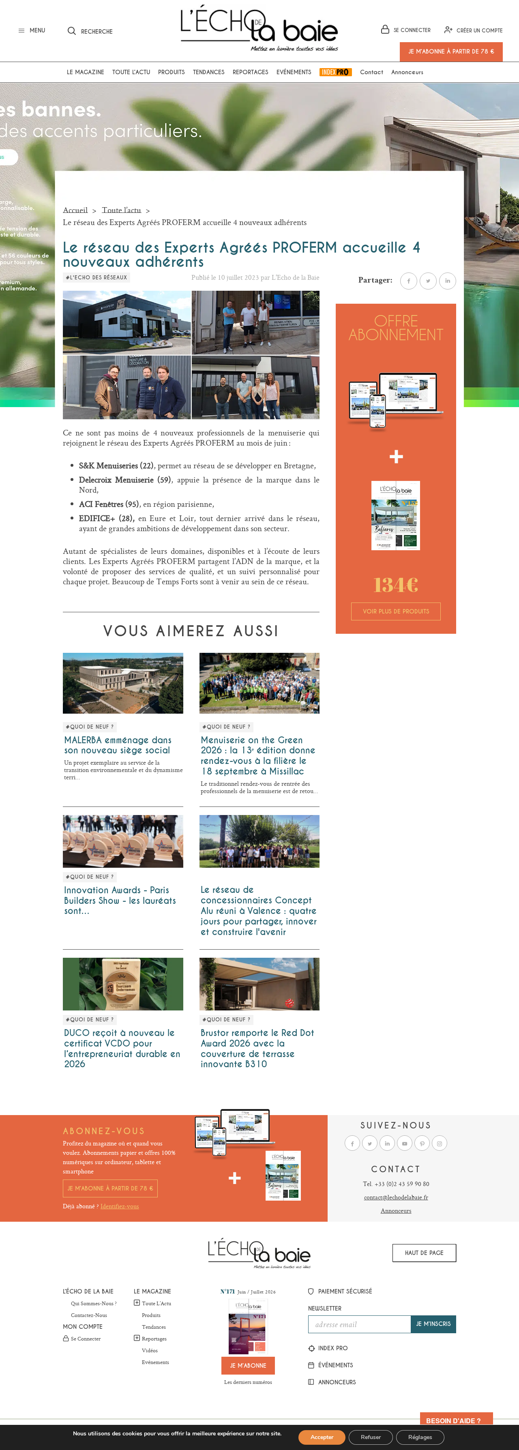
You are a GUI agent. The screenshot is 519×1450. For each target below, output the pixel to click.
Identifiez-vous (120, 1206)
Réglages (420, 1437)
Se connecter (86, 1339)
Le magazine (85, 72)
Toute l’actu (131, 72)
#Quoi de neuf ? (90, 727)
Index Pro (335, 72)
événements (334, 1365)
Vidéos (150, 1350)
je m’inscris (433, 1324)
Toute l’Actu (156, 1303)
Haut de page (424, 1253)
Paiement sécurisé (344, 1291)
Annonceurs (407, 72)
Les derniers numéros (248, 1382)
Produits (171, 72)
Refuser (371, 1437)
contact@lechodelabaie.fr (396, 1197)
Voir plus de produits (396, 611)
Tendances (209, 72)
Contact (371, 72)
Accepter (322, 1437)
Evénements (294, 72)
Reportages (250, 72)
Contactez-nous (89, 1315)
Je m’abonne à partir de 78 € (110, 1188)
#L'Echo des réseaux (96, 278)
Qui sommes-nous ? (94, 1303)
